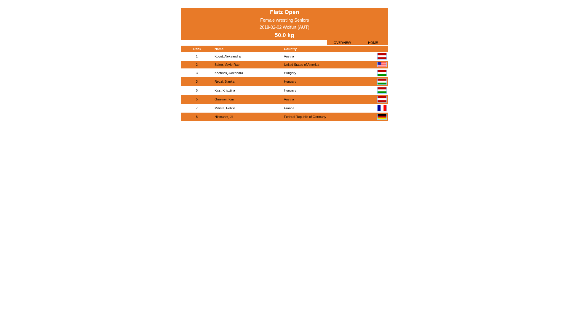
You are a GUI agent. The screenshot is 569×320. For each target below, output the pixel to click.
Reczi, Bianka (224, 81)
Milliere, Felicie (225, 108)
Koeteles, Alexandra (229, 73)
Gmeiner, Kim (224, 99)
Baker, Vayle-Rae (227, 64)
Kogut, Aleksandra (228, 56)
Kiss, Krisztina (225, 90)
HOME (373, 42)
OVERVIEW (342, 42)
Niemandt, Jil (224, 117)
